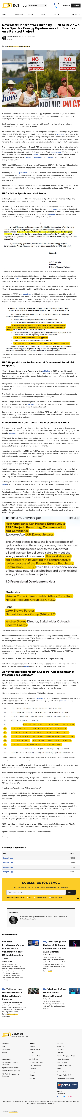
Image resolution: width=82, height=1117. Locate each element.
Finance (32, 1075)
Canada (32, 1072)
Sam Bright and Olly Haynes (13, 1002)
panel (4, 484)
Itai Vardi (12, 37)
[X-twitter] (58, 3)
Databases (6, 1049)
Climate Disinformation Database (10, 1063)
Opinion (32, 1078)
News (4, 1046)
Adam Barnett (49, 955)
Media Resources (63, 1059)
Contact (60, 1053)
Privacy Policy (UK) (64, 1075)
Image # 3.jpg (8, 867)
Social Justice (34, 1056)
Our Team (60, 1049)
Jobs (59, 1069)
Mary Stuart (8, 961)
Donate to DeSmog (64, 1065)
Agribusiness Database (10, 1068)
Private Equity (35, 157)
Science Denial (34, 1049)
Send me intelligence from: (16, 897)
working (56, 209)
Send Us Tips (62, 1062)
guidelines (23, 173)
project (31, 404)
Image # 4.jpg (8, 872)
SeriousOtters (13, 1112)
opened (52, 214)
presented (39, 698)
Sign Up (71, 892)
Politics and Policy (36, 1062)
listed (26, 666)
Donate (76, 5)
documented (56, 152)
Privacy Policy (62, 1072)
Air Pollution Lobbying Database (10, 1075)
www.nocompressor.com (19, 837)
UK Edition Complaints (65, 1078)
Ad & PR (32, 1053)
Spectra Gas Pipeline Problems (18, 46)
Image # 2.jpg (8, 862)
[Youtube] (67, 1096)
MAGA (50, 971)
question (12, 433)
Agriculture (33, 1059)
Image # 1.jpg (8, 858)
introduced (64, 701)
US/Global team (41, 897)
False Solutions (35, 1065)
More (55, 14)
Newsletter (61, 1094)
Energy (32, 1046)
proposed (60, 134)
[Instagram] (71, 1096)
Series (4, 1053)
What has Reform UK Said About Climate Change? (54, 992)
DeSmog (20, 5)
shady (35, 155)
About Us (60, 1046)
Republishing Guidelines (66, 1056)
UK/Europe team (56, 897)
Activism (32, 1069)
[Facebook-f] (54, 3)
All (30, 897)
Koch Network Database (11, 1071)
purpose (19, 279)
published (46, 371)
